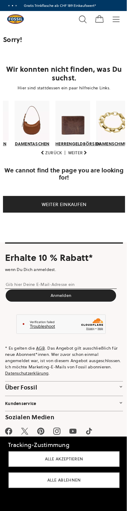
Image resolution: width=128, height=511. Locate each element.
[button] (49, 151)
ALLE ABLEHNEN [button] (62, 480)
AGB (40, 346)
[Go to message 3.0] (14, 5)
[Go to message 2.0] (11, 5)
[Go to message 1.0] (7, 5)
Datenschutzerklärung (64, 371)
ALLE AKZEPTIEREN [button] (62, 459)
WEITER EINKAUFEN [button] (61, 202)
